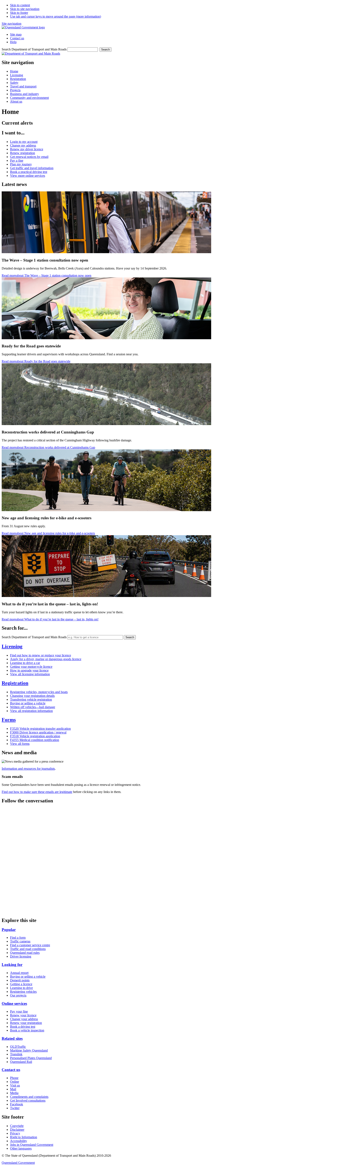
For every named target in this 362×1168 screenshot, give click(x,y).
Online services (14, 1003)
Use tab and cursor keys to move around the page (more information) (55, 16)
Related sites (12, 1038)
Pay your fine (19, 1011)
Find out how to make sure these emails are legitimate (37, 792)
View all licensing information (30, 674)
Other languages (21, 1148)
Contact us (17, 38)
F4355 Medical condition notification (34, 740)
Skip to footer (19, 12)
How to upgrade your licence (29, 670)
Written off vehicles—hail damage (32, 707)
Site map (16, 34)
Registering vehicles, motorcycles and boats (39, 692)
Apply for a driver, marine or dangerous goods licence (45, 659)
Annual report (19, 973)
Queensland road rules (25, 952)
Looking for (12, 964)
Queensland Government (18, 1162)
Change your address (24, 1019)
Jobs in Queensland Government (31, 1144)
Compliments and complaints (29, 1096)
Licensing (12, 646)
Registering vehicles (23, 991)
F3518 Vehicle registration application (35, 736)
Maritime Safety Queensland (29, 1050)
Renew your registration (26, 1023)
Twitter (14, 1108)
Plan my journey (21, 164)
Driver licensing (20, 956)
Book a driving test (22, 1026)
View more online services (27, 175)
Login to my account (23, 141)
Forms (9, 719)
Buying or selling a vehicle (27, 703)
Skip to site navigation (24, 9)
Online (14, 1081)
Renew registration (22, 153)
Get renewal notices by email (29, 157)
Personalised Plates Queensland (31, 1058)
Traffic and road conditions (28, 949)
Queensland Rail (21, 1062)
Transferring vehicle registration (31, 699)
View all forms (20, 743)
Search (105, 49)
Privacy (15, 1133)
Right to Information (23, 1137)
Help (13, 42)
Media (14, 1093)
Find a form (18, 937)
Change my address (23, 145)
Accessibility (18, 1141)
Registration (15, 683)
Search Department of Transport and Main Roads (34, 49)
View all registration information (31, 711)
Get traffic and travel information (31, 168)
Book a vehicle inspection (27, 1030)
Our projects (18, 995)
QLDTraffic (18, 1046)
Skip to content (20, 5)
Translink (16, 1054)
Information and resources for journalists (28, 768)
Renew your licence (23, 1015)
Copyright (16, 1126)
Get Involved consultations (27, 1100)
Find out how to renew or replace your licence (40, 655)
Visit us (15, 1085)
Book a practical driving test (28, 172)
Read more (46, 275)
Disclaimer (17, 1129)
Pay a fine (16, 160)
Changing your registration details (32, 695)
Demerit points (20, 980)
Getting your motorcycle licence (31, 666)
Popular (9, 929)
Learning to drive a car (25, 663)
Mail (13, 1089)
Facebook (16, 1104)
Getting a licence (21, 984)
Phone (14, 1078)
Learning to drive (21, 988)
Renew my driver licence (26, 149)
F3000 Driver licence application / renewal (38, 732)
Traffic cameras (20, 941)
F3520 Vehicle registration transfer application (40, 728)
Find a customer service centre (30, 945)
